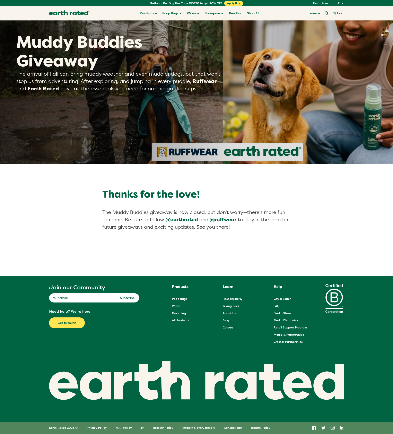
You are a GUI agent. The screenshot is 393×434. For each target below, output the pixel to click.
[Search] (327, 13)
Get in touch (322, 3)
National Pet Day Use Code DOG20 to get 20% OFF (186, 3)
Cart (340, 13)
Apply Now (234, 3)
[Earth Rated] (69, 13)
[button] (148, 13)
